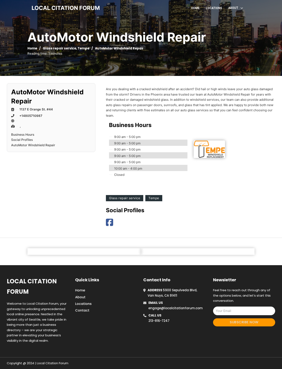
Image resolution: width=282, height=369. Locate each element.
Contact (82, 310)
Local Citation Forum (32, 286)
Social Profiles (22, 140)
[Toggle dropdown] (241, 8)
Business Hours (22, 135)
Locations (214, 8)
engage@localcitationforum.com (175, 308)
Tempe (83, 48)
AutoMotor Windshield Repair (33, 145)
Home (195, 8)
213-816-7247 (158, 321)
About (80, 297)
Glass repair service (59, 48)
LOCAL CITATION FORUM (66, 8)
